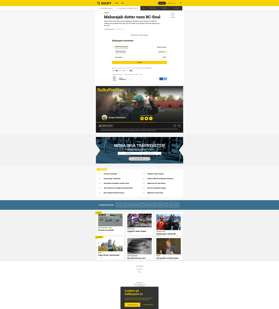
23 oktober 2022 (119, 29)
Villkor (139, 272)
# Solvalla (120, 205)
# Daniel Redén (173, 205)
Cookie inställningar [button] (148, 304)
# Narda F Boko (138, 74)
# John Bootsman (128, 74)
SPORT (116, 3)
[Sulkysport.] (103, 3)
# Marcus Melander (134, 205)
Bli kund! (162, 3)
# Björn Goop (161, 205)
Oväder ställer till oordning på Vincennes (108, 8)
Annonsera (139, 269)
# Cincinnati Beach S (117, 74)
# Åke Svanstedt (148, 205)
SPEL (122, 3)
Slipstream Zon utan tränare (131, 8)
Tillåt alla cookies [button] (132, 305)
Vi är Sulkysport (139, 266)
